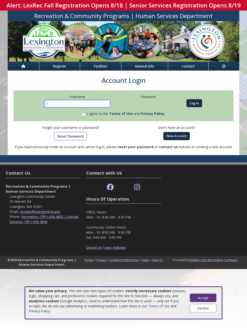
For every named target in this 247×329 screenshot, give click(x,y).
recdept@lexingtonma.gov (40, 211)
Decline (203, 308)
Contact (188, 66)
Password (148, 96)
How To (157, 260)
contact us (168, 147)
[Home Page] (23, 66)
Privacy (101, 260)
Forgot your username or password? (70, 127)
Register (59, 66)
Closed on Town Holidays (106, 247)
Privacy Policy (39, 311)
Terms (88, 260)
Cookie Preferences (124, 260)
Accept (203, 298)
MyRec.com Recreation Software (214, 260)
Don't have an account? (176, 127)
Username (77, 96)
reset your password (136, 147)
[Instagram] (137, 187)
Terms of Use (159, 306)
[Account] (224, 66)
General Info (144, 66)
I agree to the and (126, 113)
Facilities (100, 66)
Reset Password (70, 136)
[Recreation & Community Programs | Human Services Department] (123, 41)
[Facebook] (110, 187)
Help (145, 260)
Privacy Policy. (153, 113)
